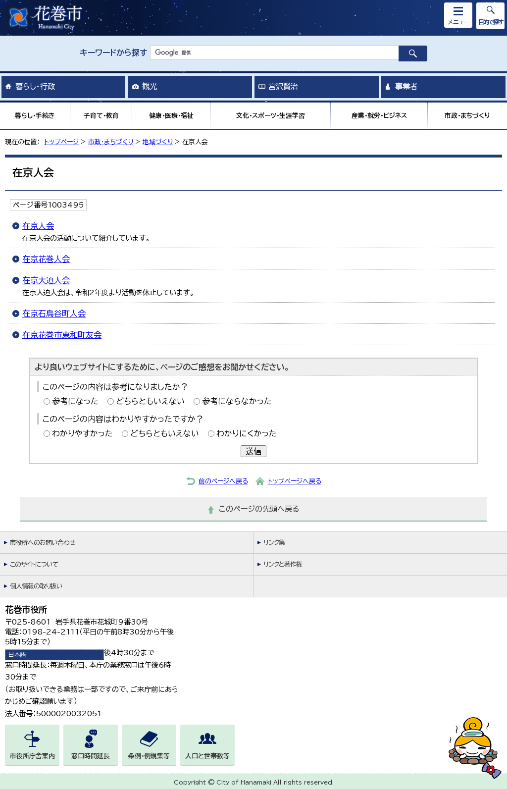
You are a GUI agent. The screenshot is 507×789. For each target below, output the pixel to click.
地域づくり (158, 142)
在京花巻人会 (46, 259)
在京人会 (38, 226)
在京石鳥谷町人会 (54, 313)
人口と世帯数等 (207, 756)
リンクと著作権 (282, 564)
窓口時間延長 (90, 756)
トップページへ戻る (294, 481)
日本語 (17, 654)
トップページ (61, 142)
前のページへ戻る (223, 481)
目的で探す (490, 22)
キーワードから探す (114, 52)
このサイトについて (34, 564)
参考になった (75, 401)
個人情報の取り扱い (36, 586)
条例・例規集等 (149, 756)
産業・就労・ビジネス (379, 115)
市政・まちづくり (467, 115)
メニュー (458, 22)
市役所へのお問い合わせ (42, 542)
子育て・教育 (101, 115)
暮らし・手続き (35, 115)
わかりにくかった (246, 433)
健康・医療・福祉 (171, 115)
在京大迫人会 (46, 280)
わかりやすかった (82, 433)
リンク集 (274, 542)
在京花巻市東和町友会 (61, 335)
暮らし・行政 (35, 86)
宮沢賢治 (283, 86)
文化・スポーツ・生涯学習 (270, 115)
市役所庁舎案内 (32, 756)
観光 (149, 86)
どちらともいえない (150, 401)
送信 (253, 451)
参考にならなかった (237, 401)
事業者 (406, 86)
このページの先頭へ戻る (259, 509)
